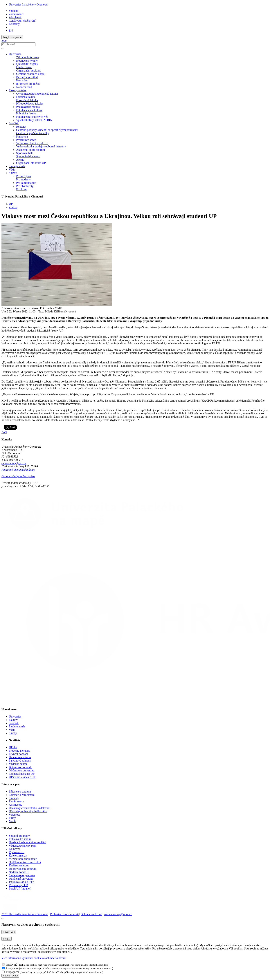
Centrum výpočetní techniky (32, 133)
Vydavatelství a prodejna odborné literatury (41, 146)
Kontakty (14, 23)
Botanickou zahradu (20, 767)
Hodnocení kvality (27, 60)
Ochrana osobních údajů (30, 73)
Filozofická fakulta (27, 100)
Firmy (12, 817)
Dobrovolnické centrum (22, 868)
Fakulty (13, 719)
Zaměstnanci (16, 14)
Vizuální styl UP (18, 885)
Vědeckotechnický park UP (32, 143)
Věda (12, 169)
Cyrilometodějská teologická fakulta (37, 93)
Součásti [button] (14, 123)
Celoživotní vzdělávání (22, 20)
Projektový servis (26, 139)
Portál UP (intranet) (20, 888)
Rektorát (21, 126)
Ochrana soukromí (91, 914)
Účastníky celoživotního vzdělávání (29, 808)
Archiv (20, 159)
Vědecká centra (18, 763)
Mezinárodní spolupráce (23, 858)
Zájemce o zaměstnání (22, 794)
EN (11, 30)
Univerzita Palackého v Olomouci (28, 4)
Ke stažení (22, 80)
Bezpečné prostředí (27, 77)
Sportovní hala (24, 153)
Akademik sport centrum (30, 149)
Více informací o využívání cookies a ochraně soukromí (33, 958)
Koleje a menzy (18, 855)
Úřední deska (24, 67)
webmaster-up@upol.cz (118, 914)
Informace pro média (28, 83)
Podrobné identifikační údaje (18, 469)
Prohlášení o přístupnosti (64, 914)
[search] (2, 48)
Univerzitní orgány (27, 63)
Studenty (14, 798)
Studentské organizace (22, 875)
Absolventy (15, 804)
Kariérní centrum (18, 865)
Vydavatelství (16, 852)
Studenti (13, 10)
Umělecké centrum (20, 757)
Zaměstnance (16, 801)
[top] (2, 918)
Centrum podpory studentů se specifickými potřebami (47, 129)
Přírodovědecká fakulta (29, 103)
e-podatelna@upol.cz (13, 463)
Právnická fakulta (26, 113)
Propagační (12, 971)
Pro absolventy (24, 186)
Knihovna (22, 136)
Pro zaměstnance (26, 182)
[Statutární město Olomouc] (9, 910)
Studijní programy (19, 835)
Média (12, 821)
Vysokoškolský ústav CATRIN (34, 120)
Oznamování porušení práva (18, 476)
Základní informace (27, 57)
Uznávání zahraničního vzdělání (27, 842)
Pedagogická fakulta (28, 106)
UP (11, 203)
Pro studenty (23, 179)
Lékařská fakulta (25, 96)
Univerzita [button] (15, 54)
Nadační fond (24, 87)
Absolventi (15, 17)
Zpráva (13, 207)
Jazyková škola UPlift (21, 881)
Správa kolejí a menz (28, 156)
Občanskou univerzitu (21, 770)
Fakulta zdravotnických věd (32, 116)
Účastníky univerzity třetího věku (28, 811)
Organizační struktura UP (31, 162)
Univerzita (15, 716)
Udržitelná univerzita (21, 878)
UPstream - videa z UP (22, 777)
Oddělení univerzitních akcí (25, 862)
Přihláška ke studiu (20, 839)
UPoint (13, 747)
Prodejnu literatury (19, 750)
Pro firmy (21, 189)
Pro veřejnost (23, 176)
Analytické (12, 968)
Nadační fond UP (19, 872)
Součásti (14, 723)
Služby (13, 733)
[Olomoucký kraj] (14, 901)
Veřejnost (14, 814)
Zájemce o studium (20, 791)
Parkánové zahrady (20, 760)
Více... (6, 938)
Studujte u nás (17, 166)
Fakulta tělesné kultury (29, 110)
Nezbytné (11, 964)
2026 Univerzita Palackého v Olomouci (24, 914)
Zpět (4, 432)
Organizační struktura (28, 70)
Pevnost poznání (18, 753)
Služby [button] (13, 172)
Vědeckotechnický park (22, 845)
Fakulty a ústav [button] (17, 90)
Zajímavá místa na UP (22, 773)
